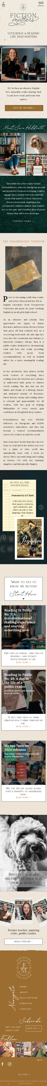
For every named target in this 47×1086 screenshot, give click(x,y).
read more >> (23, 797)
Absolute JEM (14, 1083)
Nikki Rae (36, 1083)
